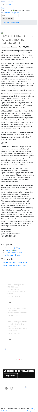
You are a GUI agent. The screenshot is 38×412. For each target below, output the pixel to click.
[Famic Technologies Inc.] (10, 13)
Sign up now (10, 376)
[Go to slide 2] (18, 359)
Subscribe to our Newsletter (19, 370)
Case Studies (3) (10, 248)
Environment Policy (24, 411)
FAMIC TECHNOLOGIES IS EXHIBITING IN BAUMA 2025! (17, 39)
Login (3, 8)
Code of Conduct (11, 411)
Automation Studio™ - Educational (14, 265)
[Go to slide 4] (21, 359)
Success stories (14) (12, 253)
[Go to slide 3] (19, 359)
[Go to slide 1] (16, 359)
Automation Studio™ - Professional (14, 262)
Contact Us (9, 1)
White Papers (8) (11, 255)
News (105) (9, 250)
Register (8, 4)
